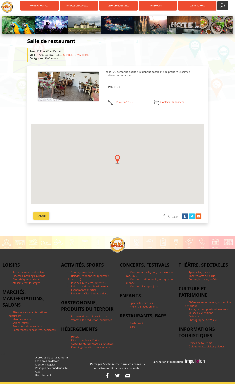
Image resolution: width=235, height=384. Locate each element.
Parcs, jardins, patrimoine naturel (209, 309)
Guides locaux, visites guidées (206, 346)
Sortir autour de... (39, 5)
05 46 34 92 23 (124, 102)
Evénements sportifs (83, 290)
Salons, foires (20, 323)
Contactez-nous (197, 5)
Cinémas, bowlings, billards (28, 276)
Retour (41, 216)
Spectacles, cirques (141, 303)
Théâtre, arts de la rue (202, 276)
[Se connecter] (222, 5)
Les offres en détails (47, 361)
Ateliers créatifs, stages (26, 283)
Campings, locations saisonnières (91, 347)
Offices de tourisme (200, 343)
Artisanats (195, 316)
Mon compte (156, 5)
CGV (37, 371)
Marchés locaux (21, 319)
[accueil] (7, 7)
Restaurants (137, 323)
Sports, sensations (82, 272)
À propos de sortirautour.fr (51, 357)
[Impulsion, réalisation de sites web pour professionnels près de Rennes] (195, 362)
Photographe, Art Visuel (203, 320)
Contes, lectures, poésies (204, 279)
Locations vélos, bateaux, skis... (89, 293)
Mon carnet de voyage (77, 5)
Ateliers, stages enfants (144, 306)
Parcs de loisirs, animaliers (28, 272)
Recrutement (43, 375)
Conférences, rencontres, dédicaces (34, 330)
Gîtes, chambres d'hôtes (86, 340)
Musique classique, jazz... (145, 286)
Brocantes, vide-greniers (27, 326)
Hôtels (75, 336)
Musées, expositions (201, 313)
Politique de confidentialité (51, 368)
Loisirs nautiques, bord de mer (89, 286)
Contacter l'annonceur (172, 102)
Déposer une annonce (118, 5)
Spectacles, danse (199, 272)
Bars (132, 326)
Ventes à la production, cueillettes (91, 320)
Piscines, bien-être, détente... (88, 283)
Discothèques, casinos (25, 279)
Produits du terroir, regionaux (89, 316)
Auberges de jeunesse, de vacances (92, 343)
